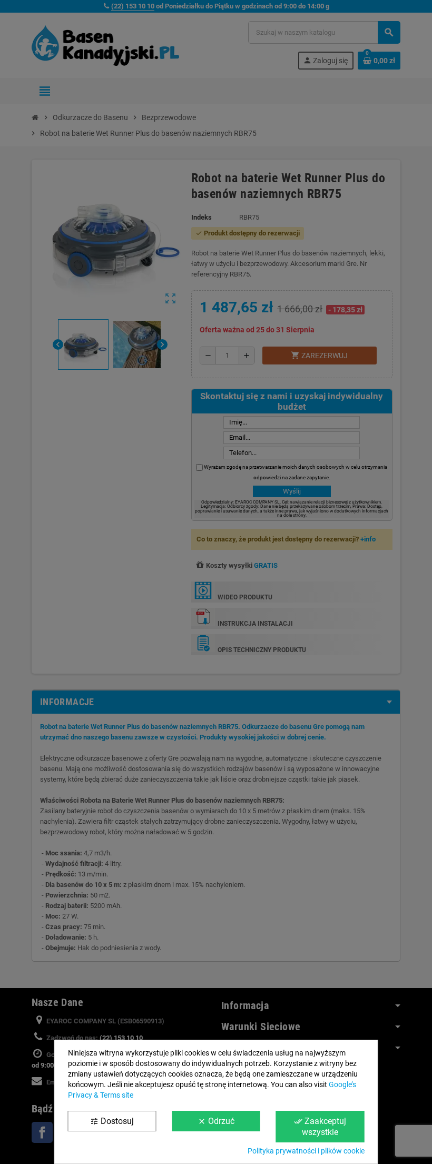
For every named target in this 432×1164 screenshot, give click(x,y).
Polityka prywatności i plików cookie (306, 1151)
